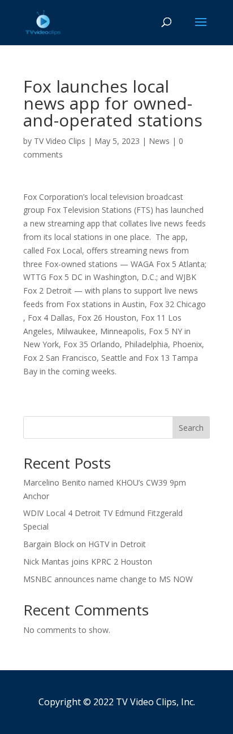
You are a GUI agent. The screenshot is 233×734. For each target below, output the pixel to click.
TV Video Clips (59, 141)
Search (191, 427)
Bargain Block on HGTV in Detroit (84, 544)
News (159, 141)
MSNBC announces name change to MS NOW (108, 579)
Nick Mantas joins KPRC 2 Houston (87, 561)
